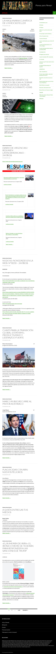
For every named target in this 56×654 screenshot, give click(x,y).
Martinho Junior (4, 644)
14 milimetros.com (43, 22)
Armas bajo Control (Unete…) (45, 33)
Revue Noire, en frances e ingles (46, 90)
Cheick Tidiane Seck (43, 640)
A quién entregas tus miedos (15, 511)
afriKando (4, 13)
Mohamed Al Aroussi (17, 644)
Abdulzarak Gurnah (5, 640)
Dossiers (4, 627)
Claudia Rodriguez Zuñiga (6, 641)
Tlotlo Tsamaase (51, 645)
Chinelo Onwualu (49, 640)
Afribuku (41, 25)
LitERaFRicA (42, 69)
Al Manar (41, 27)
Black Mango (37, 640)
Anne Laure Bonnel (27, 640)
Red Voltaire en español (44, 85)
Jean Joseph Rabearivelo (47, 641)
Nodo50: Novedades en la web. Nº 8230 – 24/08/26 (17, 261)
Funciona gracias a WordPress (7, 652)
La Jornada (41, 59)
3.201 (19, 610)
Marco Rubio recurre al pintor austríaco (17, 402)
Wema (15, 646)
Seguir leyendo (9, 68)
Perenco (10, 645)
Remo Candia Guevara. (24, 645)
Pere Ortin (14, 645)
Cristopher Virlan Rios (14, 641)
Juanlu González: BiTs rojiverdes (46, 56)
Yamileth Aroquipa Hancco (26, 646)
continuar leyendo (7, 184)
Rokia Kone (40, 645)
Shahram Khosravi (45, 645)
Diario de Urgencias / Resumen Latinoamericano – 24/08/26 (15, 151)
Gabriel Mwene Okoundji (30, 641)
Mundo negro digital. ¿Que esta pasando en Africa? (46, 74)
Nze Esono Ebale (37, 644)
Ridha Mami (31, 645)
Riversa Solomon (35, 645)
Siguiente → (26, 610)
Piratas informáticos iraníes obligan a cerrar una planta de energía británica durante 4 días (17, 83)
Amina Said (16, 640)
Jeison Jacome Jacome (5, 643)
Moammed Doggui (11, 644)
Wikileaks (41, 98)
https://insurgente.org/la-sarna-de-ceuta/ (12, 303)
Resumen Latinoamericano (45, 87)
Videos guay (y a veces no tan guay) (9, 632)
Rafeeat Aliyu (18, 645)
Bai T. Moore (33, 640)
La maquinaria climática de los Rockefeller (17, 21)
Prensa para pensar (7, 18)
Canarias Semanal (43, 38)
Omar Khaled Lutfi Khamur (44, 644)
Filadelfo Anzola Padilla (22, 641)
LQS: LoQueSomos (43, 71)
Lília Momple (42, 643)
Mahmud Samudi (47, 643)
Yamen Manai (19, 646)
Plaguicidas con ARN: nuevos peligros (15, 470)
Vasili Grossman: (5, 646)
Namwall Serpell (31, 644)
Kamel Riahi (26, 643)
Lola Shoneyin (37, 643)
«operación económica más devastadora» (13, 586)
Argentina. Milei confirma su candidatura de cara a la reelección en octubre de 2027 (15, 216)
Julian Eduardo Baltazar (20, 643)
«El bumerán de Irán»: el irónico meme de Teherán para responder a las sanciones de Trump (17, 547)
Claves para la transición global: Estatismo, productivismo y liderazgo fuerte (17, 334)
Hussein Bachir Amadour (39, 641)
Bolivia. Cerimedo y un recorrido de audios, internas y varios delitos (14, 234)
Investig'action (42, 52)
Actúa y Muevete (5, 622)
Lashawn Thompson (31, 643)
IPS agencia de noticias (44, 54)
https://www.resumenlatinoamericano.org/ (12, 161)
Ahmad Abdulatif (11, 640)
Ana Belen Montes (21, 640)
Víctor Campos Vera (11, 646)
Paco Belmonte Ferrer (5, 645)
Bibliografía (4, 624)
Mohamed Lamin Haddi (24, 644)
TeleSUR (41, 92)
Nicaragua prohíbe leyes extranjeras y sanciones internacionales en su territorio (14, 178)
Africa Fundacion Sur (43, 36)
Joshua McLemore (13, 643)
